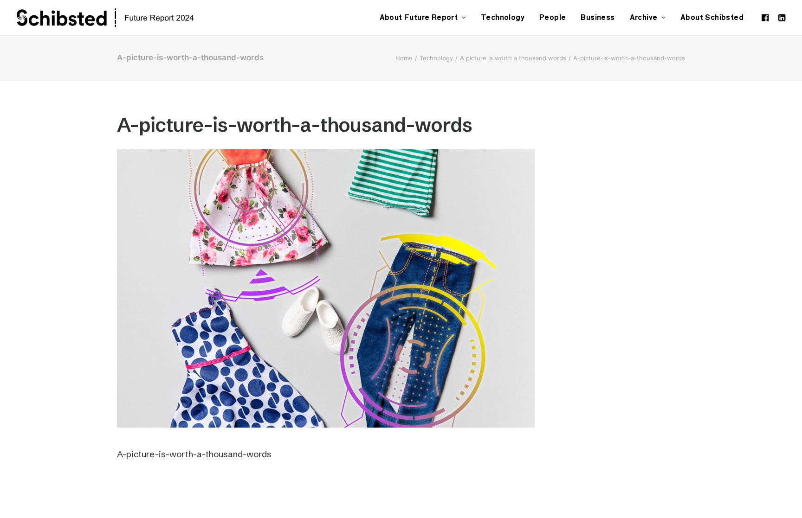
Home (404, 58)
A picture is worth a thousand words (513, 58)
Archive (644, 17)
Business (597, 17)
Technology (502, 17)
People (552, 17)
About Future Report (419, 17)
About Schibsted (712, 17)
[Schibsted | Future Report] (116, 17)
